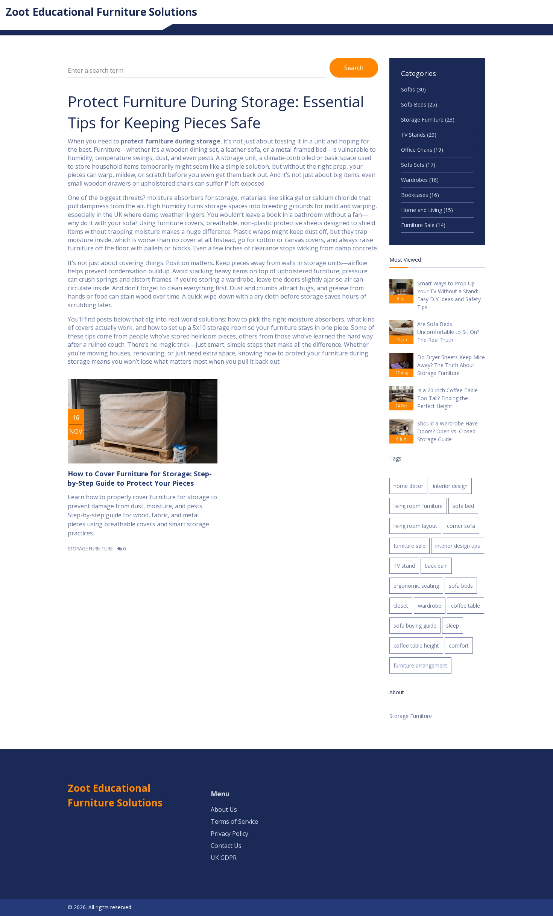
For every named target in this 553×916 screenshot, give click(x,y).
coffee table (465, 605)
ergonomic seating (416, 585)
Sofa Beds (419, 104)
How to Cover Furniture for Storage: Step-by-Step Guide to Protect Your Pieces (140, 478)
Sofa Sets (418, 164)
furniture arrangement (420, 665)
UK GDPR (224, 858)
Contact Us (226, 845)
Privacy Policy (229, 833)
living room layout (415, 525)
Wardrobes (420, 179)
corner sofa (461, 525)
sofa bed (463, 505)
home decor (408, 485)
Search (353, 68)
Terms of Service (234, 821)
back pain (436, 565)
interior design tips (457, 545)
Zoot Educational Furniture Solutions (101, 12)
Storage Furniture (90, 549)
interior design (450, 485)
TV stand (404, 565)
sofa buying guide (414, 625)
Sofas (413, 89)
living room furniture (418, 505)
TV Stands (418, 134)
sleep (452, 625)
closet (400, 605)
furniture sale (409, 545)
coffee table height (416, 645)
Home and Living (427, 209)
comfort (459, 645)
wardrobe (429, 605)
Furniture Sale (423, 225)
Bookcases (420, 194)
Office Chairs (422, 149)
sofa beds (461, 585)
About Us (224, 809)
